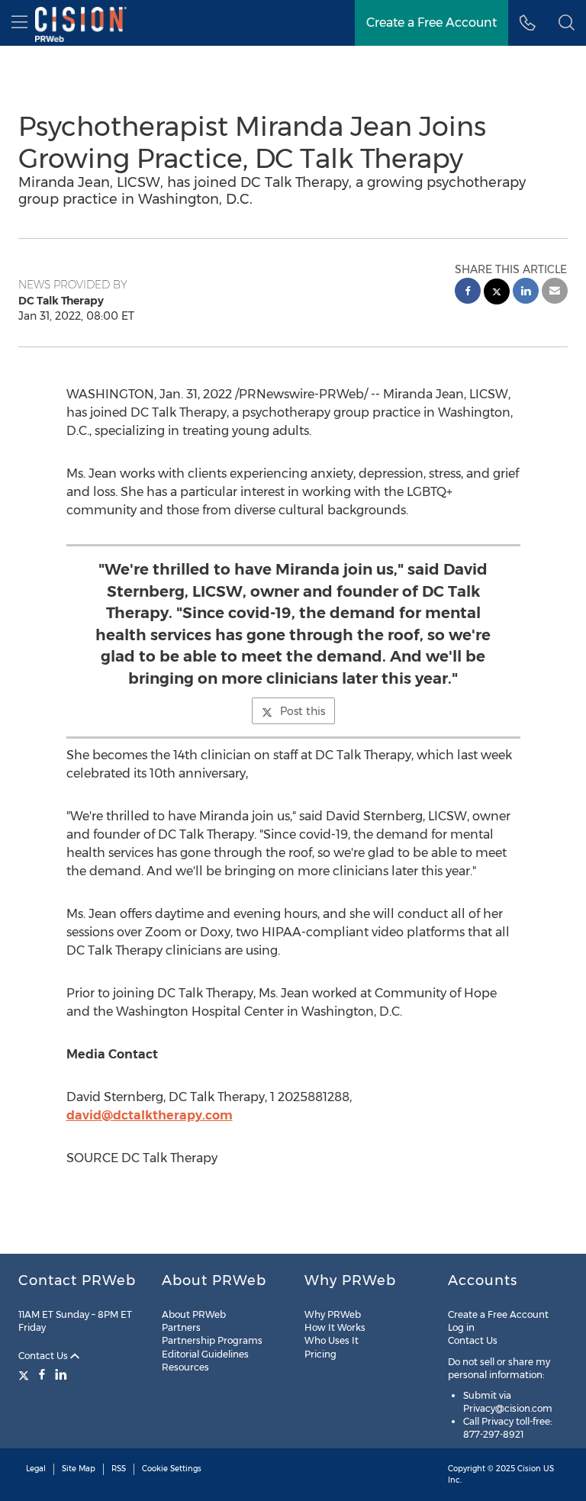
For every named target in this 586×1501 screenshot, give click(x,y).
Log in (461, 1327)
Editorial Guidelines (205, 1354)
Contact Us (44, 1355)
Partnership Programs (212, 1340)
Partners (181, 1327)
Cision (529, 1469)
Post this (302, 711)
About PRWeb (194, 1314)
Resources (185, 1367)
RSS (118, 1469)
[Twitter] (25, 1374)
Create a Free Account (431, 22)
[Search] (566, 23)
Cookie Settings (171, 1469)
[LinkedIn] (61, 1374)
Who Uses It (331, 1340)
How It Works (334, 1327)
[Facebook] (42, 1374)
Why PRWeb (332, 1314)
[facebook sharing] (468, 293)
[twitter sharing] (497, 293)
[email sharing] (555, 293)
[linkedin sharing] (526, 293)
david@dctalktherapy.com (149, 1115)
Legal (36, 1469)
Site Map (78, 1469)
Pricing (320, 1354)
